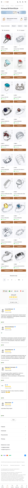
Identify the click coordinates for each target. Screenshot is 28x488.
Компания (3, 430)
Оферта (23, 465)
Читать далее (21, 480)
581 (19, 279)
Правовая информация (15, 465)
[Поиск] (20, 2)
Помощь (3, 438)
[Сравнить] (12, 36)
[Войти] (22, 2)
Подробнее (7, 53)
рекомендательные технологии (7, 470)
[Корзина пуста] (25, 2)
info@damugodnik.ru (5, 449)
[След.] (22, 279)
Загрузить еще (13, 275)
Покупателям (4, 434)
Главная (3, 426)
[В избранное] (12, 34)
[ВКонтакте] (25, 455)
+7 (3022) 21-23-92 (5, 447)
